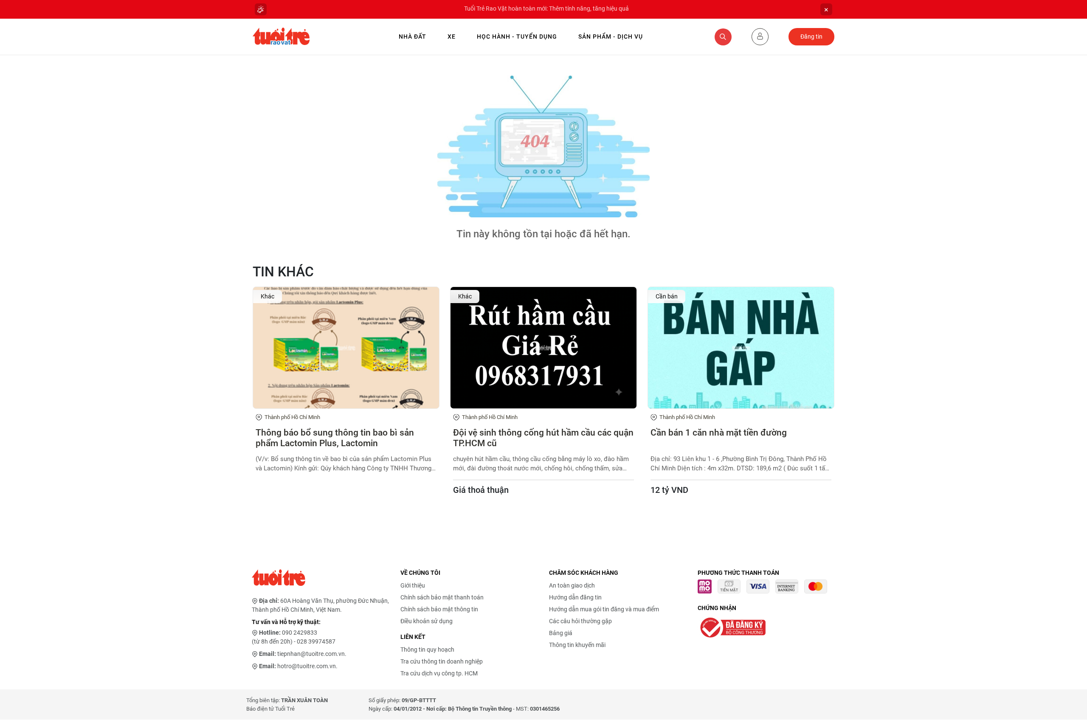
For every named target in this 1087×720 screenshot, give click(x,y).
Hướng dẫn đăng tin (575, 597)
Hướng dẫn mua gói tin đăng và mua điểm (604, 609)
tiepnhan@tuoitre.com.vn (311, 653)
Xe (452, 36)
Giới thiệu (412, 585)
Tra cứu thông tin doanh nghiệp (441, 661)
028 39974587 (316, 641)
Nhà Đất (412, 36)
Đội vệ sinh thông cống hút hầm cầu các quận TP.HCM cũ (543, 438)
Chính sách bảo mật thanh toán (442, 597)
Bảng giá (560, 633)
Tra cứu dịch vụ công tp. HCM (439, 673)
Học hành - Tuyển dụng (517, 36)
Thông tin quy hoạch (427, 649)
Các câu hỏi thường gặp (580, 621)
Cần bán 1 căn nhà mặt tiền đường (719, 433)
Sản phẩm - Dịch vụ (610, 36)
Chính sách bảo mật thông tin (439, 609)
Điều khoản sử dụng (426, 621)
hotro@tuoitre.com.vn (306, 666)
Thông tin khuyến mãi (577, 644)
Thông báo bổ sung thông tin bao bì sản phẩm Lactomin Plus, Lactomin (335, 438)
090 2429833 (299, 632)
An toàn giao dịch (572, 585)
